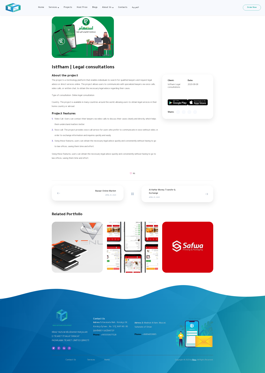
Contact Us (71, 360)
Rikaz (194, 360)
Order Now (252, 8)
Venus (77, 245)
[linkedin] (64, 348)
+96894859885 (149, 335)
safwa (188, 245)
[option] (77, 249)
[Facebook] (59, 348)
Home (107, 360)
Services (91, 360)
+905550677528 (108, 335)
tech (132, 245)
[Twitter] (53, 348)
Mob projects (77, 249)
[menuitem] (135, 7)
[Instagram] (69, 348)
